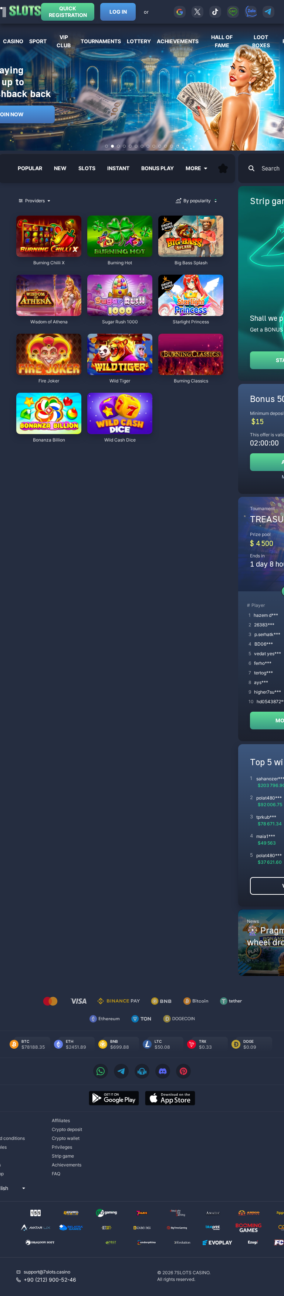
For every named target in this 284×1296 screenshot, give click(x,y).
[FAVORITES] (223, 168)
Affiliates (61, 1120)
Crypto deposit (67, 1129)
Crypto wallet (66, 1138)
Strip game (63, 1156)
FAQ (56, 1173)
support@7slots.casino (47, 1272)
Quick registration (68, 11)
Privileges (62, 1147)
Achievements (66, 1165)
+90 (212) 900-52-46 (50, 1279)
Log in (118, 11)
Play (48, 253)
